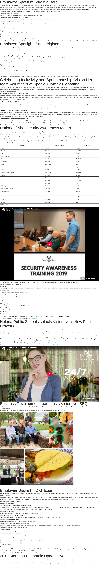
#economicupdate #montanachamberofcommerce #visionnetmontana (16, 565)
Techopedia (7, 139)
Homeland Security (11, 131)
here (56, 342)
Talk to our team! (32, 318)
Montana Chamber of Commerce (8, 559)
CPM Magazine (6, 204)
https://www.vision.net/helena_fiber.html (52, 345)
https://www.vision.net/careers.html (46, 552)
